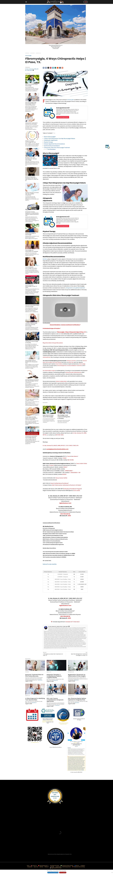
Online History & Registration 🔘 (53, 872)
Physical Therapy (48, 142)
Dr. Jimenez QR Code (35, 742)
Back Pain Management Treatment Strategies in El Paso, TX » (79, 654)
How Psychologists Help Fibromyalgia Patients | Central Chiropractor (30, 104)
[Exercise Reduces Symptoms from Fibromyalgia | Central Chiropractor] (32, 374)
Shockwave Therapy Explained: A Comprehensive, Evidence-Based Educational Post (32, 213)
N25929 (64, 474)
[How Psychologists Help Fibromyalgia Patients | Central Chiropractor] (32, 97)
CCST (67, 445)
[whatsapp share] (55, 68)
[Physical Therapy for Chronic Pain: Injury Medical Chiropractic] (32, 187)
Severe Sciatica (58, 364)
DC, (52, 445)
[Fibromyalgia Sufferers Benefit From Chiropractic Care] (32, 355)
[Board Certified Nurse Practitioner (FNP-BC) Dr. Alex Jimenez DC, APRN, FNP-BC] (32, 171)
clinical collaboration (61, 381)
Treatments (32, 53)
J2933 (69, 515)
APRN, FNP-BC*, (62, 445)
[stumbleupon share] (62, 68)
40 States (78, 485)
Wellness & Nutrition (71, 360)
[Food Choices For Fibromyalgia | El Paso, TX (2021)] (32, 279)
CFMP (74, 445)
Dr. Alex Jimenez (47, 445)
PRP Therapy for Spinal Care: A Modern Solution (32, 399)
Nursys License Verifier (61, 478)
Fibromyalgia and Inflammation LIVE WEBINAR (31, 251)
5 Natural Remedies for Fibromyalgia (30, 234)
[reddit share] (57, 68)
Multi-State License (57, 485)
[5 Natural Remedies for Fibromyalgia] (32, 228)
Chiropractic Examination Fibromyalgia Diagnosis (31, 437)
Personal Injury (50, 695)
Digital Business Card (65, 503)
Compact (51, 465)
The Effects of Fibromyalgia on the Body (31, 342)
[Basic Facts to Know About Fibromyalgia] (49, 410)
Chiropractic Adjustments (51, 140)
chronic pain (70, 99)
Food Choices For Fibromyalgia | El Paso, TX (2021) (31, 286)
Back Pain (71, 362)
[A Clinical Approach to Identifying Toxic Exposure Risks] (35, 689)
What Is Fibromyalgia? (50, 136)
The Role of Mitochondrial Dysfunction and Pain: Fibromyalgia (31, 325)
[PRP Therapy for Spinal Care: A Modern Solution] (32, 393)
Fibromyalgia (38, 53)
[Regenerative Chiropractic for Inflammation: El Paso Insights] (78, 665)
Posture (27, 671)
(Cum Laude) (76, 490)
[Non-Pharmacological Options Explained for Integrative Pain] (78, 689)
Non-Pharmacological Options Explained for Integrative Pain (77, 699)
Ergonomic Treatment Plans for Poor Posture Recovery (34, 675)
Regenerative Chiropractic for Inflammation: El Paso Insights (77, 675)
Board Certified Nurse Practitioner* (60, 483)
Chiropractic (71, 695)
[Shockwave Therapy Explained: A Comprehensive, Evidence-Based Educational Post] (32, 206)
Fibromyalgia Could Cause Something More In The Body (64, 416)
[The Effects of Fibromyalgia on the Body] (32, 336)
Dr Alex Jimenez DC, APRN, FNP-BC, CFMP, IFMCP (58, 626)
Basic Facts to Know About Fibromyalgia (48, 415)
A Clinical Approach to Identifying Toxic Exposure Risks (35, 699)
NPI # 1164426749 (65, 514)
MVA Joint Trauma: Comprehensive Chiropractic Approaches (55, 700)
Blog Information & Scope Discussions (53, 343)
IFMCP (70, 445)
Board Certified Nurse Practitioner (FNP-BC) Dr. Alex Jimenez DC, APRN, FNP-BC (32, 178)
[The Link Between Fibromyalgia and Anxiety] (32, 261)
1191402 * (65, 467)
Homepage (27, 53)
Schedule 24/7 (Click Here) (72, 621)
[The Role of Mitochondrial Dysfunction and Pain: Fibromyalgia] (32, 318)
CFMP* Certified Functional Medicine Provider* (63, 723)
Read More (40, 680)
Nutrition (45, 259)
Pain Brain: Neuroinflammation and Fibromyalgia (32, 306)
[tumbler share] (60, 68)
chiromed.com (46, 357)
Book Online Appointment (62, 117)
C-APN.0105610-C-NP (75, 472)
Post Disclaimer (51, 149)
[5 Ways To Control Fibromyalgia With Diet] (32, 135)
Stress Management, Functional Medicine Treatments (69, 365)
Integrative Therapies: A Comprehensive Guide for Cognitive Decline (54, 676)
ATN (77, 445)
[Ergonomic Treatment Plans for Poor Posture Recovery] (35, 665)
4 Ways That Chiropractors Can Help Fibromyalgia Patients (59, 138)
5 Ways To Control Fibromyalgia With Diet (30, 141)
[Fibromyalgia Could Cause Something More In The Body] (64, 410)
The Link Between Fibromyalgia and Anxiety (31, 267)
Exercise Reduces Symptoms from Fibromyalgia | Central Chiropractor (32, 381)
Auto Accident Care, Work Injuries (53, 362)
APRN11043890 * (69, 470)
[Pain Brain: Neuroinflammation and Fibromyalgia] (32, 300)
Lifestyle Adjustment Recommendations (54, 144)
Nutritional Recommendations (52, 145)
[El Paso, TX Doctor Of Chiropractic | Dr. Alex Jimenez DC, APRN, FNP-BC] (55, 1)
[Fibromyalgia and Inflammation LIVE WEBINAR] (32, 245)
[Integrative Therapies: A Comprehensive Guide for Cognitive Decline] (56, 665)
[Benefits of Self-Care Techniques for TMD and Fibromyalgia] (32, 152)
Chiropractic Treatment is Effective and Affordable (31, 123)
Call (86, 2)
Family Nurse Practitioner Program (72, 488)
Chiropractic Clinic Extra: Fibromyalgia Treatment (57, 147)
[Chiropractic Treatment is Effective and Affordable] (32, 117)
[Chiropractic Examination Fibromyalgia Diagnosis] (32, 431)
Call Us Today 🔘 (63, 872)
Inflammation (71, 671)
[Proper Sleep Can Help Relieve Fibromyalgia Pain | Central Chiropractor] (32, 411)
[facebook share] (43, 68)
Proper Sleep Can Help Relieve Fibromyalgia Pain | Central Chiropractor (31, 418)
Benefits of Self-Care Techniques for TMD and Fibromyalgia (31, 159)
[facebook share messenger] (46, 68)
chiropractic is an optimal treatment (75, 288)
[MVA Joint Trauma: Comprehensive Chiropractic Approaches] (56, 689)
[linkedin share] (53, 68)
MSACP (55, 445)
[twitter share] (48, 68)
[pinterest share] (50, 68)
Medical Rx (49, 671)
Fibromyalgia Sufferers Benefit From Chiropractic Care (31, 362)
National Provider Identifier (50, 564)
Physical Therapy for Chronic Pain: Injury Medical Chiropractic (32, 194)
